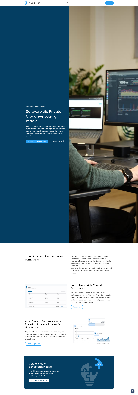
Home (27, 106)
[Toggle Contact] (132, 391)
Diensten (32, 106)
